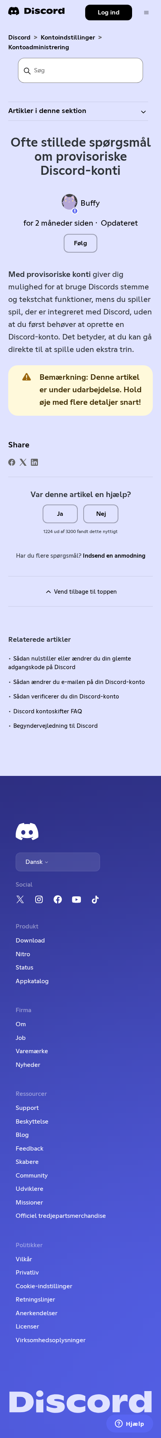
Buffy (90, 203)
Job (21, 1038)
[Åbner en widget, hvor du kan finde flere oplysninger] (129, 1424)
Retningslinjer (35, 1299)
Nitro (23, 954)
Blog (22, 1135)
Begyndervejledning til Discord (55, 726)
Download (30, 940)
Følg (80, 243)
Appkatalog (32, 981)
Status (24, 967)
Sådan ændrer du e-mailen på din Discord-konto (79, 682)
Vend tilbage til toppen (84, 592)
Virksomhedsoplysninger (51, 1340)
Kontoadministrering (38, 47)
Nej (101, 514)
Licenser (27, 1326)
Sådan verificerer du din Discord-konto (66, 697)
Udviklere (29, 1189)
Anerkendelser (36, 1313)
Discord (19, 37)
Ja (60, 514)
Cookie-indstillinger (44, 1286)
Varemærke (32, 1051)
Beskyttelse (32, 1121)
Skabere (27, 1162)
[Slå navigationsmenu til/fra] (146, 12)
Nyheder (28, 1065)
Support (27, 1108)
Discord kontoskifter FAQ (47, 712)
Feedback (29, 1148)
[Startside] (36, 13)
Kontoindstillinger (68, 37)
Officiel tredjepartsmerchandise (61, 1216)
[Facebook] (11, 462)
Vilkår (24, 1259)
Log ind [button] (109, 12)
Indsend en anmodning (114, 556)
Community (32, 1175)
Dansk (34, 862)
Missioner (29, 1202)
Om (21, 1024)
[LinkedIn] (34, 462)
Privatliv (27, 1272)
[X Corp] (23, 462)
